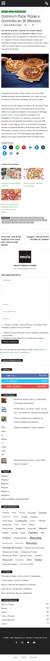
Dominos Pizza (8, 220)
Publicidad (33, 657)
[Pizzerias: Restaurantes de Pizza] (11, 173)
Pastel (22, 533)
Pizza (11, 11)
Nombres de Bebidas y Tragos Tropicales (29, 428)
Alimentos (5, 513)
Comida (24, 517)
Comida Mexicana (8, 620)
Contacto (24, 657)
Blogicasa (5, 480)
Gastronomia (7, 528)
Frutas (24, 524)
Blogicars (4, 476)
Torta (29, 560)
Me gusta (43, 376)
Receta (35, 538)
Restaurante (7, 560)
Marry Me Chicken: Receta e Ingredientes (16, 593)
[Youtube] (34, 643)
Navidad (15, 533)
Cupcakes (42, 521)
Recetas (31, 543)
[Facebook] (16, 643)
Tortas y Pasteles (7, 616)
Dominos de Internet (36, 218)
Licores (4, 624)
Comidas (34, 517)
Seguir (44, 381)
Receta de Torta (7, 543)
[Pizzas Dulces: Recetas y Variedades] (34, 173)
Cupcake (33, 521)
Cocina (43, 512)
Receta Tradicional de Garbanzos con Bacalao (18, 585)
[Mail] (22, 643)
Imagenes (20, 528)
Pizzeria (22, 222)
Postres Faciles (20, 538)
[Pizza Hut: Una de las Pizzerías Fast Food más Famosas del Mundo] (11, 194)
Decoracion (7, 525)
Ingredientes (32, 529)
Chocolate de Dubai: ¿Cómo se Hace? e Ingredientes (21, 576)
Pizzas (14, 222)
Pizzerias (30, 222)
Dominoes (15, 218)
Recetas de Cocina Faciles (35, 548)
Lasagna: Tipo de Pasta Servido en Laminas (37, 238)
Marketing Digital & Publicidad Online (15, 499)
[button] (46, 3)
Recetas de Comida (10, 552)
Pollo (42, 533)
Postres (6, 537)
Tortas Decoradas (9, 564)
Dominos (24, 218)
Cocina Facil (6, 517)
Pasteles (33, 532)
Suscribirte (42, 386)
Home (15, 657)
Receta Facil (19, 543)
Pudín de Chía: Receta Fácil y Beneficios (16, 589)
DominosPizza (20, 220)
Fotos (16, 525)
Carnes (4, 612)
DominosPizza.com (33, 220)
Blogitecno (5, 491)
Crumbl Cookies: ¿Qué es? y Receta (15, 580)
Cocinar (15, 517)
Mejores (43, 528)
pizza (17, 34)
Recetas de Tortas (9, 555)
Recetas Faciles (26, 556)
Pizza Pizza (6, 222)
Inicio (2, 9)
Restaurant (38, 555)
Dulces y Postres (7, 604)
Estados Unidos (13, 115)
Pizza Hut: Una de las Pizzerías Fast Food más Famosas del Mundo (11, 240)
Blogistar (4, 487)
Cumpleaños (21, 521)
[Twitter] (28, 643)
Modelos (5, 533)
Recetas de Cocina (12, 548)
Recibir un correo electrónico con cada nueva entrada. (24, 338)
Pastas (9, 9)
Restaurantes (20, 11)
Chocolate (32, 513)
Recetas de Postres (29, 552)
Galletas (32, 525)
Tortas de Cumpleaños (27, 564)
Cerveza (22, 513)
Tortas (38, 559)
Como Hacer (7, 521)
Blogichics (5, 484)
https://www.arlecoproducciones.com (25, 268)
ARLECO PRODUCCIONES (13, 25)
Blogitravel (5, 495)
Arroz (14, 513)
